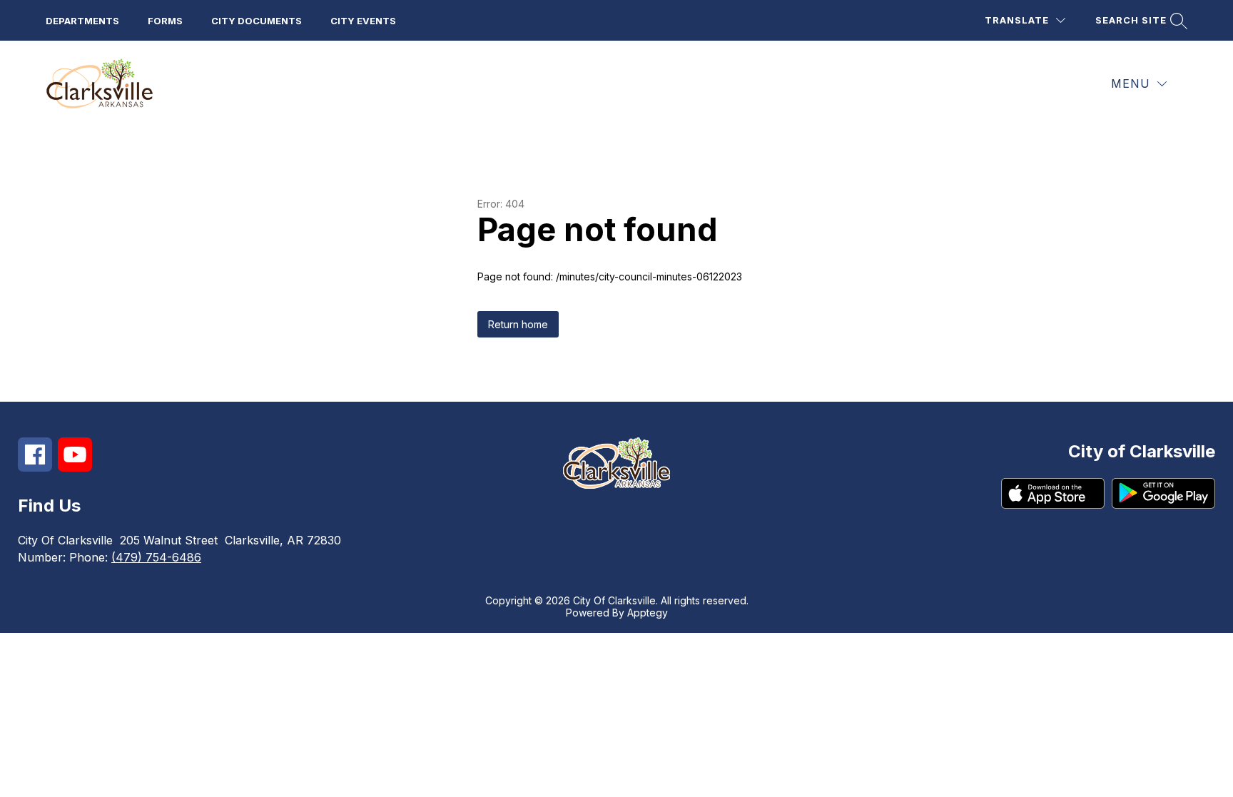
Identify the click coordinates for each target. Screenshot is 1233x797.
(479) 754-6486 (156, 557)
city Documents (256, 20)
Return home (518, 324)
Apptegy (647, 612)
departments (82, 20)
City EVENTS (363, 20)
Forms (165, 20)
